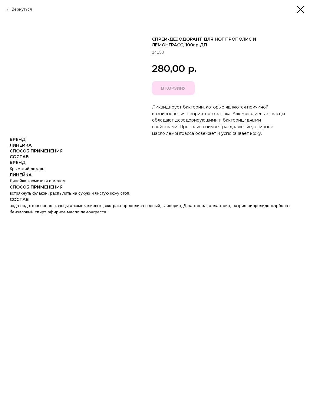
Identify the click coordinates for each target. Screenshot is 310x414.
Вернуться (22, 9)
